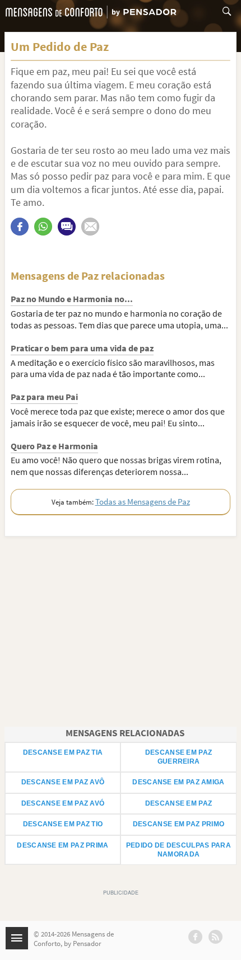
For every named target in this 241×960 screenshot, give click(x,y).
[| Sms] (67, 227)
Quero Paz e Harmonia (54, 445)
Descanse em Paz (178, 803)
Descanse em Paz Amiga (178, 782)
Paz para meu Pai (44, 396)
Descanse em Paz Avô (63, 782)
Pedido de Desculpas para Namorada (178, 849)
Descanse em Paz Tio (63, 824)
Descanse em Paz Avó (63, 803)
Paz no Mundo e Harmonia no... (72, 298)
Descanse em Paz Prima (62, 845)
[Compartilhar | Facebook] (20, 227)
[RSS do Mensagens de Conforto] (215, 937)
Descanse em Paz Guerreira (178, 757)
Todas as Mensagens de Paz (142, 501)
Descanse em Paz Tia (63, 752)
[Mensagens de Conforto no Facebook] (195, 937)
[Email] (90, 227)
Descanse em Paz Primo (178, 824)
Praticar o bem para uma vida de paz (82, 348)
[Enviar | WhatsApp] (43, 227)
